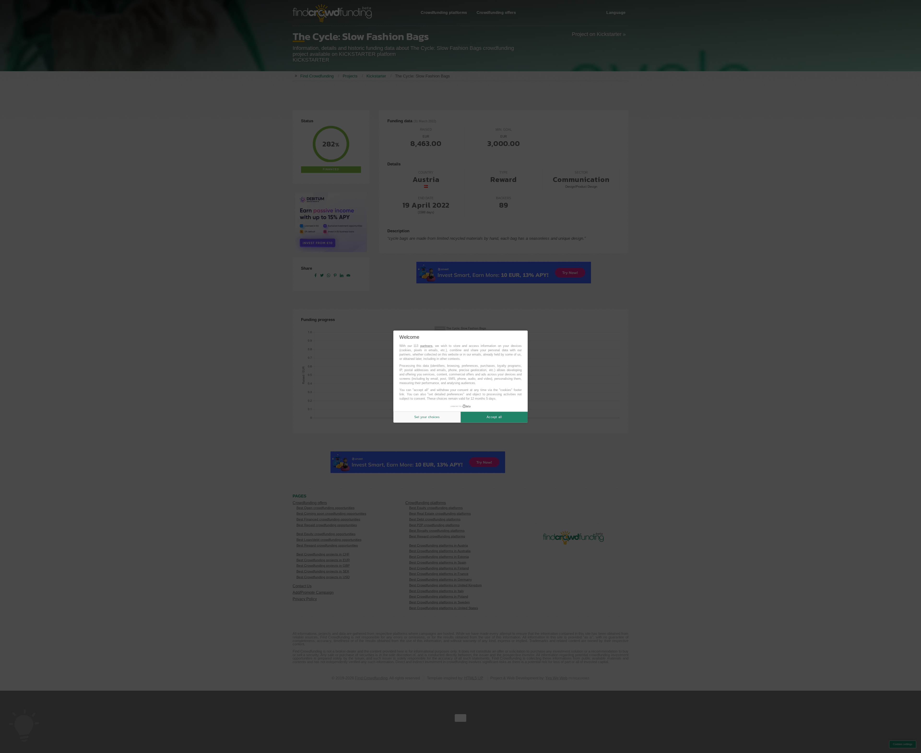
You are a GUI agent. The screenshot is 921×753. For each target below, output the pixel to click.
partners (426, 346)
